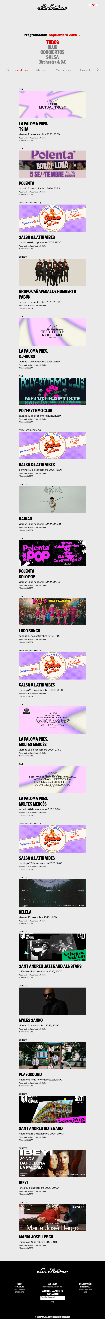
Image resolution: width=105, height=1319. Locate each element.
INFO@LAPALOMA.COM (52, 1287)
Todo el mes (20, 70)
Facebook (19, 1292)
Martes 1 (41, 70)
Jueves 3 (85, 70)
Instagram (19, 1290)
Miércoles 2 (63, 70)
